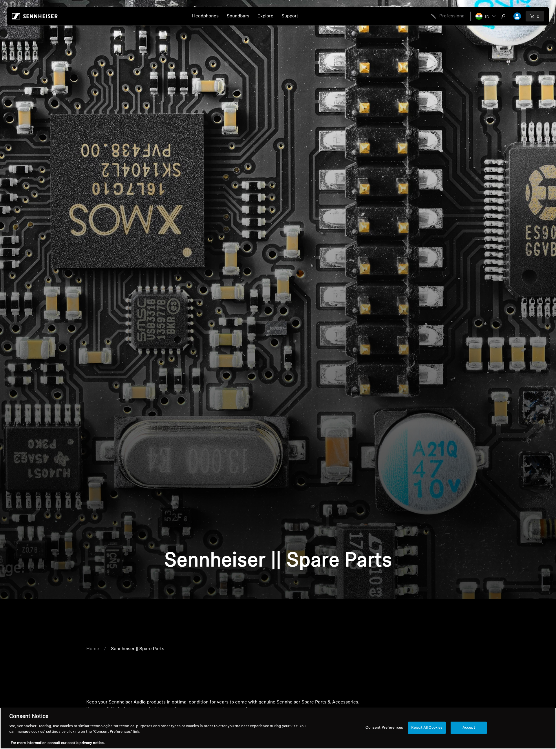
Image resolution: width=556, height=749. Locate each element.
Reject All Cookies (426, 728)
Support (289, 16)
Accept (468, 728)
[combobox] (504, 16)
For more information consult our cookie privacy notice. (58, 743)
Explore (265, 16)
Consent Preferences (384, 728)
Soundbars (238, 16)
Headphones (205, 16)
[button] (485, 16)
